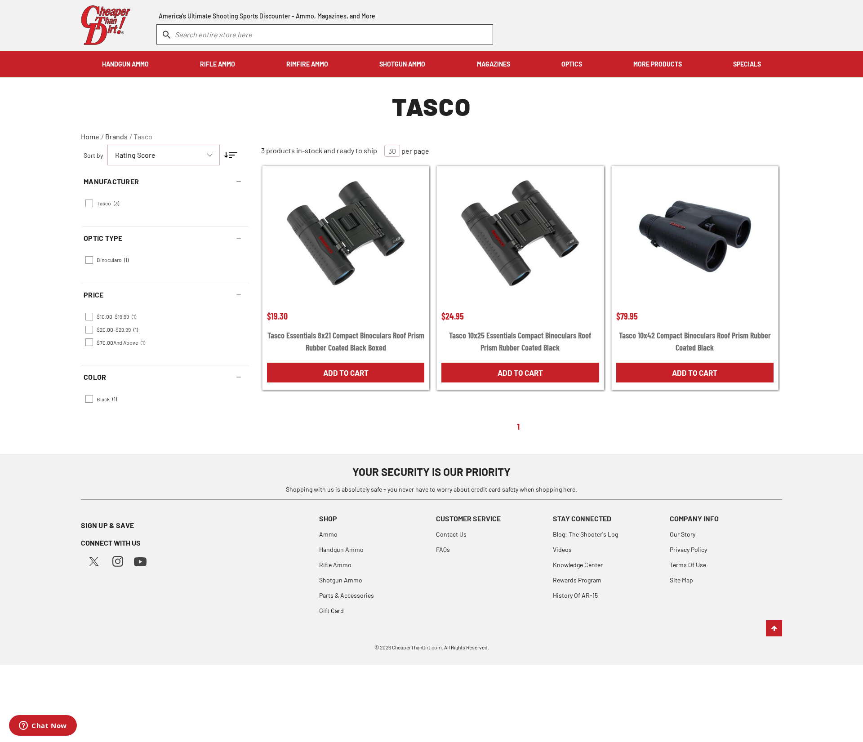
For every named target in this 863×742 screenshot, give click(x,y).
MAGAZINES (493, 64)
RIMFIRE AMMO (307, 64)
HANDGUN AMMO (125, 64)
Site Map (681, 580)
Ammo (328, 534)
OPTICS (571, 64)
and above (121, 342)
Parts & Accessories (346, 595)
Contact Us (451, 534)
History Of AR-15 (575, 595)
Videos (562, 549)
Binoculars (113, 260)
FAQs (443, 549)
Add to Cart (346, 372)
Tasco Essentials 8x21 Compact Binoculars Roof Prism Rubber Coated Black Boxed (345, 341)
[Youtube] (140, 560)
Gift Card (331, 610)
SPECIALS (747, 64)
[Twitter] (94, 560)
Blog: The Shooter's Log (585, 534)
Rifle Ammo (335, 565)
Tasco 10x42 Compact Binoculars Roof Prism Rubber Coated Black (695, 341)
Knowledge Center (578, 565)
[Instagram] (117, 560)
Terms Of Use (688, 565)
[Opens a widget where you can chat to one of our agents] (43, 726)
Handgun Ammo (341, 549)
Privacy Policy (688, 549)
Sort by (93, 155)
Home (90, 136)
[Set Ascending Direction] (231, 155)
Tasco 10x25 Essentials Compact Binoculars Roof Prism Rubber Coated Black (520, 341)
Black (107, 398)
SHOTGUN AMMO (402, 64)
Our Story (682, 534)
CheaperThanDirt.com (417, 647)
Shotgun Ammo (340, 580)
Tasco (142, 136)
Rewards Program (577, 580)
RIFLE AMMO (217, 64)
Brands (116, 136)
